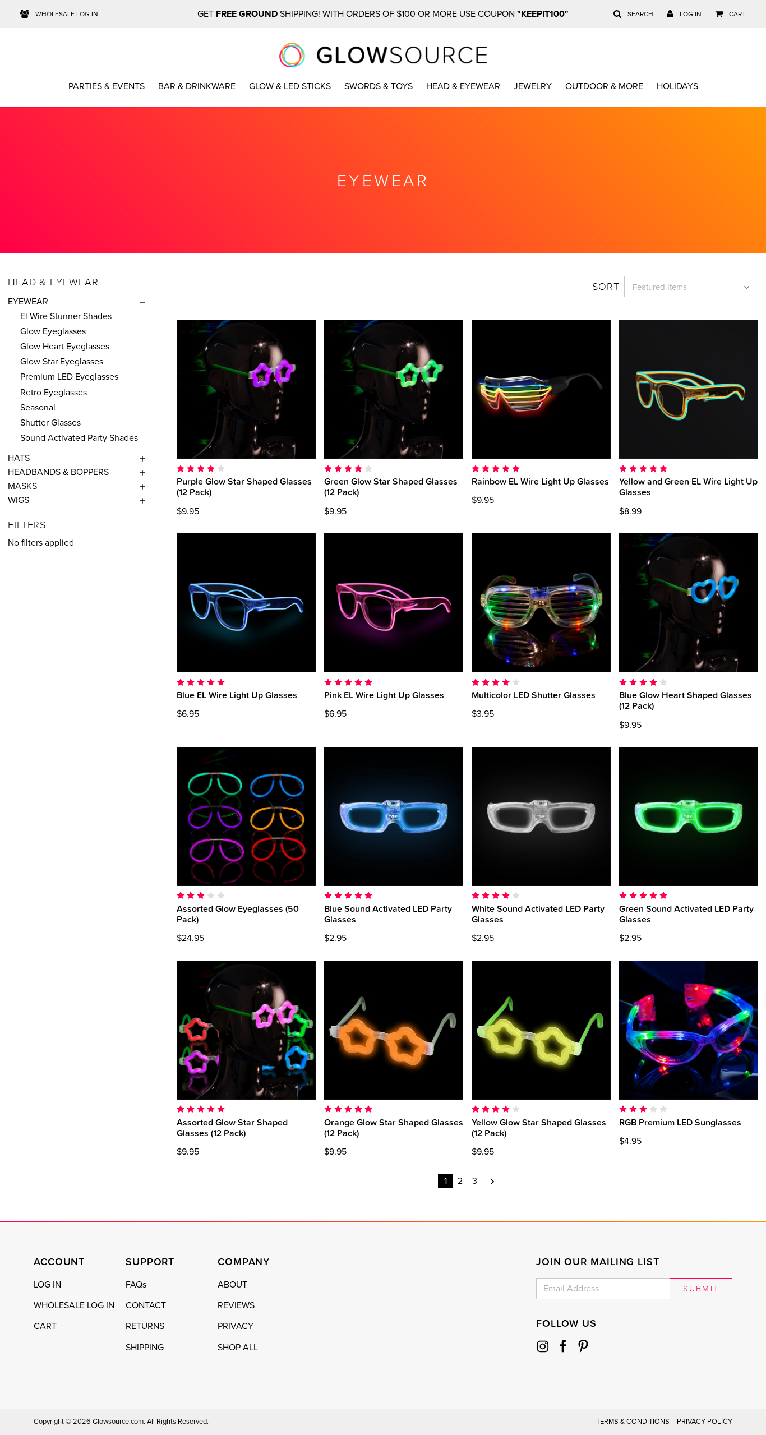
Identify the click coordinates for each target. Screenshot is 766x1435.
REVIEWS (236, 1305)
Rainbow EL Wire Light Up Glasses (540, 481)
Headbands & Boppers (58, 472)
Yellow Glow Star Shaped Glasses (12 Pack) (539, 1127)
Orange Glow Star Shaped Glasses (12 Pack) (393, 1127)
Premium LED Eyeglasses (69, 376)
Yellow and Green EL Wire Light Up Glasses (688, 486)
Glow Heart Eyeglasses (64, 346)
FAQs (136, 1284)
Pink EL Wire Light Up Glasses (384, 695)
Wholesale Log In (66, 14)
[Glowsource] (383, 55)
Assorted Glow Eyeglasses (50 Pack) (238, 914)
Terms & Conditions (633, 1421)
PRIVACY (235, 1326)
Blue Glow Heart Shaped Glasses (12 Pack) (685, 700)
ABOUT (232, 1284)
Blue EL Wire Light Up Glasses (237, 695)
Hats (19, 458)
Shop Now (246, 388)
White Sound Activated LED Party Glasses (538, 914)
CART (45, 1326)
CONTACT (146, 1305)
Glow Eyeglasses (53, 331)
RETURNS (145, 1326)
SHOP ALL (238, 1347)
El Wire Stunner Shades (66, 316)
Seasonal (38, 407)
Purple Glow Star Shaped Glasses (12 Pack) (244, 486)
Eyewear (28, 301)
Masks (22, 486)
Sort (606, 286)
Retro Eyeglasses (53, 392)
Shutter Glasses (50, 422)
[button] (139, 301)
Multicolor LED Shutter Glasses (534, 695)
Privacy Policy (704, 1421)
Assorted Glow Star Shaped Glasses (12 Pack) (232, 1127)
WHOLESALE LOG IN (74, 1305)
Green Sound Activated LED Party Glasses (686, 914)
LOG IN (47, 1284)
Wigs (18, 500)
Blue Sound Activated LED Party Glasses (388, 914)
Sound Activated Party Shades (79, 438)
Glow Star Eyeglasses (61, 361)
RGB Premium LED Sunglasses (680, 1122)
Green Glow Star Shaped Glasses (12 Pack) (391, 486)
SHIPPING (145, 1347)
